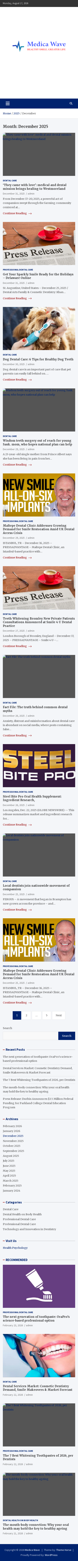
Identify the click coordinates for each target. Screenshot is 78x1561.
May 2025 (9, 1170)
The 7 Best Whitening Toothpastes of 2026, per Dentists (39, 1080)
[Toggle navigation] (7, 103)
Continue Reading (15, 213)
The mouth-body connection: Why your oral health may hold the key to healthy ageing (36, 1526)
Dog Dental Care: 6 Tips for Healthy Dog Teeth (38, 359)
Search (7, 1028)
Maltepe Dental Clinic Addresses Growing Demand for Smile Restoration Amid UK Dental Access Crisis (38, 529)
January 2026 (11, 1131)
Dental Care (10, 180)
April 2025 (9, 1175)
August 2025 (11, 1156)
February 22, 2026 (13, 1394)
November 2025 (13, 1141)
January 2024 (11, 1190)
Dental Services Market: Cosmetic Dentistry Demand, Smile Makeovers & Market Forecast (37, 1388)
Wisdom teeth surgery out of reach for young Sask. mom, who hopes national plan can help (37, 442)
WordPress (51, 1555)
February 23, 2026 (13, 1325)
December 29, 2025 (14, 449)
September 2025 (13, 1151)
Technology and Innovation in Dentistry (29, 1229)
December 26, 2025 (14, 715)
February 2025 (12, 1185)
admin (31, 193)
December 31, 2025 (14, 193)
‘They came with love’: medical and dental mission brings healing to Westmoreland (34, 187)
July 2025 (8, 1160)
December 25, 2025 (14, 894)
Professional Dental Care (18, 269)
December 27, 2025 (14, 630)
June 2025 (9, 1166)
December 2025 (13, 1136)
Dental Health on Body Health (22, 1214)
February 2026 (12, 1126)
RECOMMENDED (16, 1260)
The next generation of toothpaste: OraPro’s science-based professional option (36, 1318)
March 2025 (10, 1180)
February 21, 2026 (13, 1533)
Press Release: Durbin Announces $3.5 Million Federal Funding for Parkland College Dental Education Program (38, 1103)
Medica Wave (22, 87)
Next (59, 1015)
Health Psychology (15, 1248)
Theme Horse (63, 1550)
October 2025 (11, 1146)
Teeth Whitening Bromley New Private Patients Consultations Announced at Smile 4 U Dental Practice (39, 622)
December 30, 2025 (14, 364)
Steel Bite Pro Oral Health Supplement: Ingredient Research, (32, 798)
